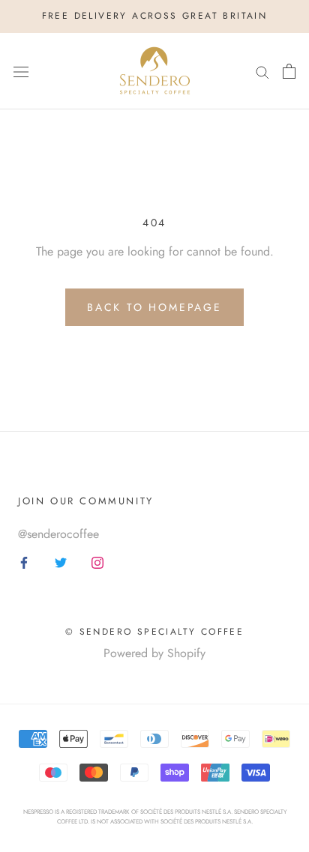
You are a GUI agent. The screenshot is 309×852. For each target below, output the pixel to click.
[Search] (262, 71)
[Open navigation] (21, 71)
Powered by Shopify (155, 653)
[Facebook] (24, 562)
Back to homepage (154, 307)
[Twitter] (61, 562)
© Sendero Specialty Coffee (154, 631)
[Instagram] (98, 562)
